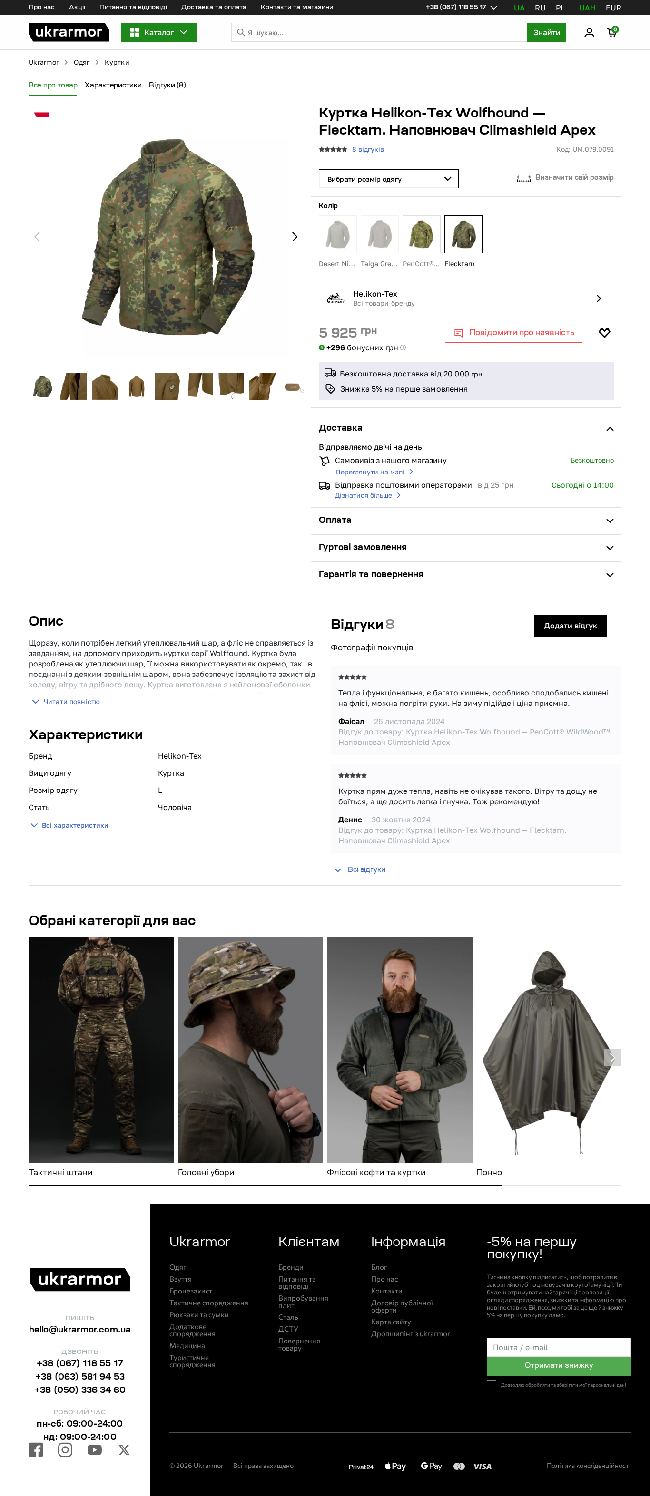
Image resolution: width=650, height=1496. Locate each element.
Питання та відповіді (133, 7)
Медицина (187, 1345)
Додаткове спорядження (192, 1330)
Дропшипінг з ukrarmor (410, 1333)
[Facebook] (36, 1451)
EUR (613, 7)
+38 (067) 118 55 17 (80, 1364)
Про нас (42, 7)
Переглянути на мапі (369, 472)
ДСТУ (288, 1328)
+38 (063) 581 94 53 (80, 1377)
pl (560, 7)
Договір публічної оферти (402, 1306)
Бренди (291, 1267)
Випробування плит (303, 1301)
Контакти (387, 1290)
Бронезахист (190, 1290)
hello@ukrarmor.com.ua (80, 1330)
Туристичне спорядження (192, 1361)
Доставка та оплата (213, 7)
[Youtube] (95, 1451)
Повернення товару (299, 1344)
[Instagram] (65, 1451)
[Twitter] (124, 1451)
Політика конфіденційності (589, 1465)
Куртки (117, 62)
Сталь (288, 1317)
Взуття (180, 1279)
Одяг (81, 62)
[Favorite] (604, 333)
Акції (77, 7)
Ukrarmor (44, 62)
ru (540, 7)
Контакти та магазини (297, 7)
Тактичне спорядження (208, 1302)
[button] (69, 32)
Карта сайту (391, 1321)
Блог (379, 1267)
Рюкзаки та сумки (199, 1314)
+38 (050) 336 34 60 (80, 1391)
